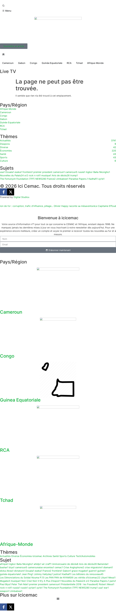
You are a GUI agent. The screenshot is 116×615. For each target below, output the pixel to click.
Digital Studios (21, 197)
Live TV (8, 71)
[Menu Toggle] (58, 598)
